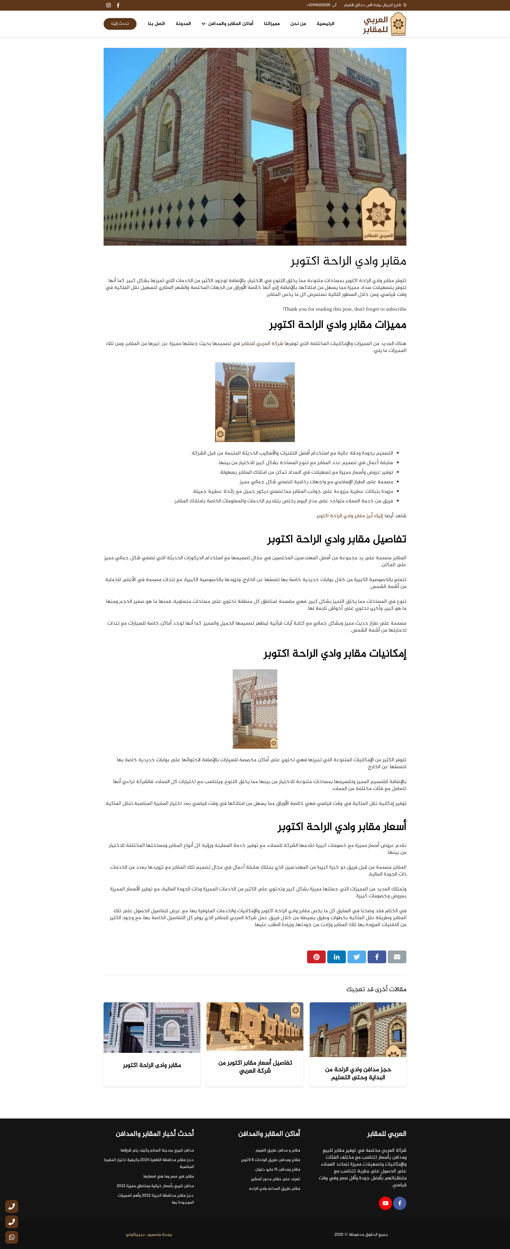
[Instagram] (108, 5)
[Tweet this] (356, 957)
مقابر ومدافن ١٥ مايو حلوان (277, 1169)
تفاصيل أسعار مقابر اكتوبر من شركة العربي (255, 1067)
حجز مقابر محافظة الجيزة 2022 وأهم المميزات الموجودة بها (156, 1199)
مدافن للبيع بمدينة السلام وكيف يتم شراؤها (157, 1150)
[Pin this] (316, 957)
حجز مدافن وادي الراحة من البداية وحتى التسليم (358, 1073)
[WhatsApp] (11, 1237)
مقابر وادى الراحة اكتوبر (152, 1065)
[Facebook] (118, 5)
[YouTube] (385, 1203)
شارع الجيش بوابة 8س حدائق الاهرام (372, 5)
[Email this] (397, 957)
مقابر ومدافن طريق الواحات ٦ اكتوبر (270, 1160)
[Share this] (377, 957)
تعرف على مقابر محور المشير (275, 1179)
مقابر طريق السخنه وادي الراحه (274, 1188)
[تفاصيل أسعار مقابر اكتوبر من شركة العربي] (255, 1026)
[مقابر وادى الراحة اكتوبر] (152, 1027)
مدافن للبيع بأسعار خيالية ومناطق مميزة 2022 (155, 1186)
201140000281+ (318, 5)
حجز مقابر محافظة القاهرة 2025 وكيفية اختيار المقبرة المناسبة (149, 1164)
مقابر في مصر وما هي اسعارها (168, 1176)
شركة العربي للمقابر (262, 343)
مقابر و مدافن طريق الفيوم (278, 1150)
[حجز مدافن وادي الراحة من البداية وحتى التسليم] (358, 1029)
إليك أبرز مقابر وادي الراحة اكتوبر (349, 516)
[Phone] (11, 1206)
